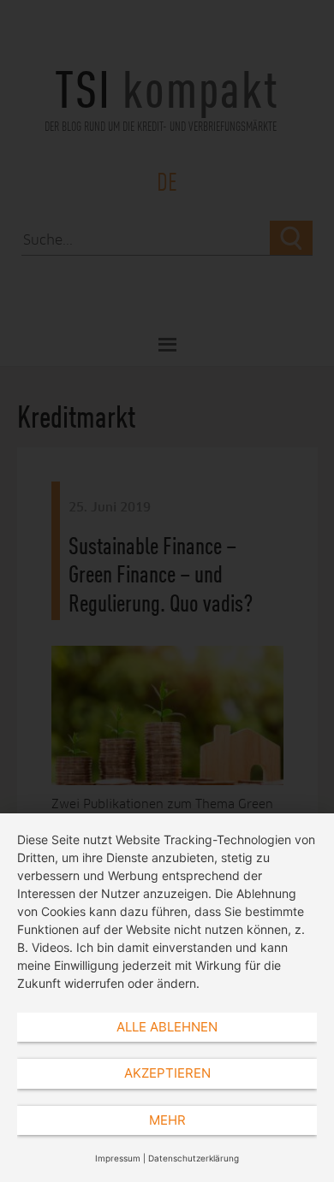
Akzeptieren (167, 1073)
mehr (167, 1120)
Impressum (117, 1158)
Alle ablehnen (167, 1027)
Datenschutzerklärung (193, 1158)
